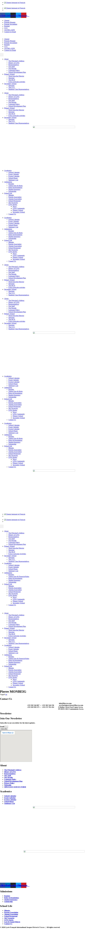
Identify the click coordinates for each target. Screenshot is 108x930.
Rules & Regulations (15, 187)
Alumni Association (15, 199)
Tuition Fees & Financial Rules (18, 576)
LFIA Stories (12, 204)
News (15, 206)
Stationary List (13, 180)
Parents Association (14, 197)
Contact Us (12, 214)
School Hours (13, 178)
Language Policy (14, 70)
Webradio (7, 785)
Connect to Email (10, 32)
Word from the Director (16, 76)
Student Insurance (14, 189)
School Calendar (14, 172)
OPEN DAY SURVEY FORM (15, 787)
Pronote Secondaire (10, 24)
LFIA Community (19, 208)
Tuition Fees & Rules (15, 186)
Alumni (6, 20)
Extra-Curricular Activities (17, 554)
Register (7, 26)
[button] (54, 35)
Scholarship (12, 191)
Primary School (9, 74)
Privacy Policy (9, 783)
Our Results (12, 68)
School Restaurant (14, 201)
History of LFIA (13, 63)
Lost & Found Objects (12, 922)
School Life (8, 193)
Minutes (11, 195)
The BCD (11, 80)
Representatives (13, 65)
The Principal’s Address (16, 61)
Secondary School (10, 84)
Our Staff (11, 67)
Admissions (8, 182)
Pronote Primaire (9, 22)
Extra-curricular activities (16, 82)
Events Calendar (13, 176)
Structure (11, 78)
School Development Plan (17, 72)
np (6, 694)
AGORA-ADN (9, 30)
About (6, 59)
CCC (6, 28)
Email (2, 726)
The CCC (11, 87)
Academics (8, 170)
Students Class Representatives (18, 89)
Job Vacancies (13, 203)
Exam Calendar (13, 174)
